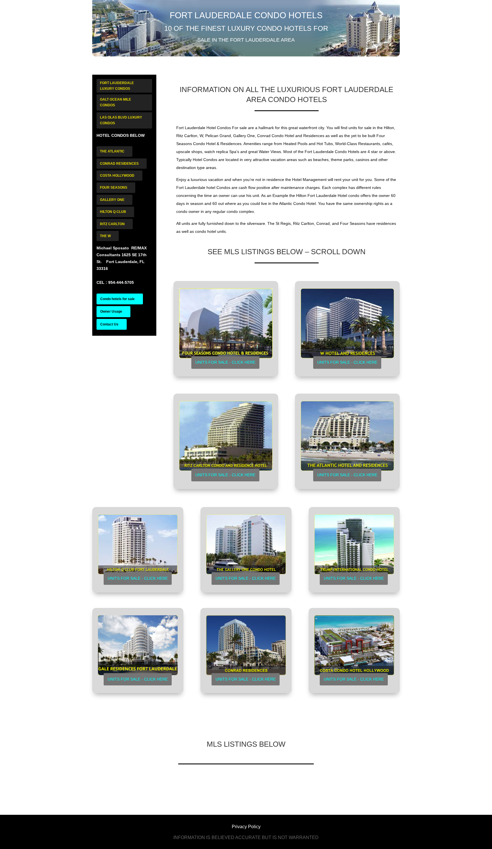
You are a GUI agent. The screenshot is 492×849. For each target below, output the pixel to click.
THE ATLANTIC (112, 151)
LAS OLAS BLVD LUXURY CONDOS (121, 120)
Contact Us (109, 324)
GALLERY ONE (112, 200)
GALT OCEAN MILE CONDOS (115, 102)
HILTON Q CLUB (113, 212)
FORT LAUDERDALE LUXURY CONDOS (117, 86)
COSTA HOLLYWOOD (117, 176)
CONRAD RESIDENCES (119, 164)
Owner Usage (111, 311)
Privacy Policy (246, 826)
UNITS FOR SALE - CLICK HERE (225, 362)
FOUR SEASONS (113, 188)
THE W (105, 236)
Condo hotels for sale (117, 299)
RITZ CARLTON (112, 224)
